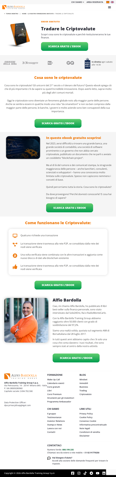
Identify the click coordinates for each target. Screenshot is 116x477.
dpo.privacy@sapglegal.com (17, 405)
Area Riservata (95, 2)
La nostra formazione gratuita (41, 14)
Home (24, 14)
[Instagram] (79, 473)
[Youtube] (97, 473)
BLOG (83, 374)
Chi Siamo (76, 2)
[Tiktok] (85, 473)
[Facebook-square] (72, 473)
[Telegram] (91, 473)
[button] (109, 7)
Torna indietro (12, 14)
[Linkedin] (104, 473)
